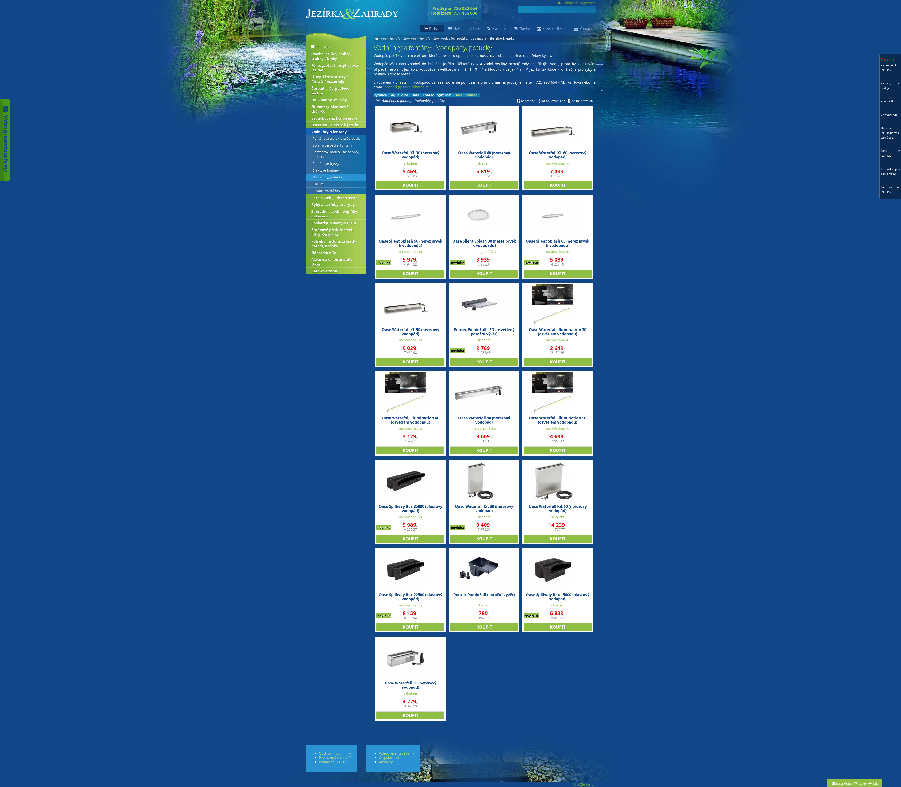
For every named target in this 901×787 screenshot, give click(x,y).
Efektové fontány (326, 170)
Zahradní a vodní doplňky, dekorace (334, 213)
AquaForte (399, 95)
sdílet (861, 783)
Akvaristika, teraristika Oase (331, 261)
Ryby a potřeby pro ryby (333, 204)
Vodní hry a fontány (395, 38)
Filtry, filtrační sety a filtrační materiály (330, 79)
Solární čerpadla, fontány (332, 145)
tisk (875, 783)
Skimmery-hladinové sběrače (329, 109)
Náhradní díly (323, 252)
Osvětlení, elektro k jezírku (335, 125)
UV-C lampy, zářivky (329, 99)
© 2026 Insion (585, 784)
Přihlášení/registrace (578, 2)
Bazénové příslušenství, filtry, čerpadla (332, 232)
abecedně (527, 101)
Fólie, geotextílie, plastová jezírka (334, 67)
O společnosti (389, 757)
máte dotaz (843, 783)
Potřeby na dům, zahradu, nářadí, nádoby (334, 243)
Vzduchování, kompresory (334, 118)
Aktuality (498, 28)
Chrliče (318, 184)
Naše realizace (554, 28)
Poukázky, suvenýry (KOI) (333, 222)
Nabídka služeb (465, 28)
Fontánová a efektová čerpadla (337, 138)
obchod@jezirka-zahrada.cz (407, 87)
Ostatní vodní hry (326, 191)
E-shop (322, 46)
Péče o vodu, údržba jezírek (335, 197)
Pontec (428, 95)
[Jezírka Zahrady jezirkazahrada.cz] (377, 38)
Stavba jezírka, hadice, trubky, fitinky (331, 56)
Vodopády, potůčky (327, 177)
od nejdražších (582, 101)
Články (524, 28)
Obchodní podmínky (335, 753)
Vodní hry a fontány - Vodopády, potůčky (440, 38)
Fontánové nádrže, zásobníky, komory (336, 154)
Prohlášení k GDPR (333, 762)
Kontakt (585, 28)
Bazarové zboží (324, 271)
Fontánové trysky (326, 164)
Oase (415, 95)
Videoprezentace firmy (396, 753)
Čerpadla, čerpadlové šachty (330, 90)
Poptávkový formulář (335, 757)
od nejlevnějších (552, 101)
